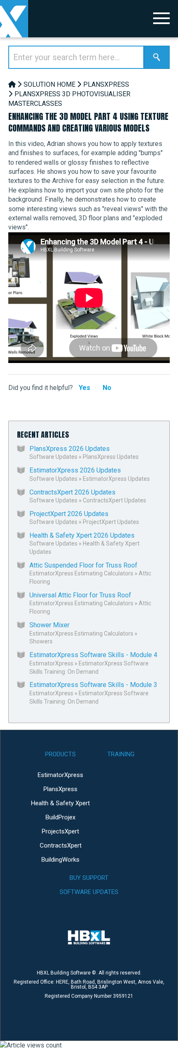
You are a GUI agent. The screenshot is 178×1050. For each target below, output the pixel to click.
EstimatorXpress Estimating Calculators (81, 573)
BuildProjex (60, 817)
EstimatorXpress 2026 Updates (75, 470)
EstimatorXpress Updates (116, 478)
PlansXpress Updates (111, 456)
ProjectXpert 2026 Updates (68, 514)
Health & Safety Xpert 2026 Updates (82, 535)
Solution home (49, 84)
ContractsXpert (61, 845)
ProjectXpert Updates (111, 522)
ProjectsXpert (60, 831)
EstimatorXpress (51, 663)
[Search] (157, 57)
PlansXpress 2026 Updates (69, 449)
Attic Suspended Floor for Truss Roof (83, 565)
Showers (41, 641)
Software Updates (53, 456)
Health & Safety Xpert (60, 803)
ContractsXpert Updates (114, 500)
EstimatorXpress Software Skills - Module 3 (93, 685)
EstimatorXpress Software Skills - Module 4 (93, 655)
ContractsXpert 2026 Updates (72, 492)
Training (121, 754)
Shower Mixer (49, 625)
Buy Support (89, 878)
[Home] (12, 84)
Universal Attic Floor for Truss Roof (80, 595)
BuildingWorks (60, 859)
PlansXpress (106, 84)
